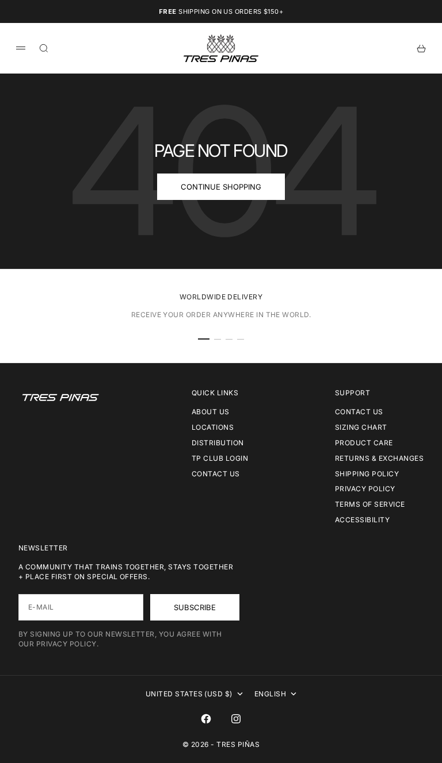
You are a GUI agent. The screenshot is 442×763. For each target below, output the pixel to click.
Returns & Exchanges (379, 458)
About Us (211, 411)
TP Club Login (220, 458)
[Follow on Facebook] (206, 719)
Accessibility (362, 519)
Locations (213, 427)
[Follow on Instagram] (236, 719)
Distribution (218, 442)
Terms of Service (370, 504)
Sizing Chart (361, 427)
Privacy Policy (365, 488)
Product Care (364, 442)
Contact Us (216, 473)
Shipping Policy (367, 473)
